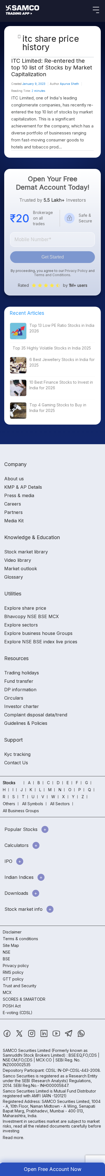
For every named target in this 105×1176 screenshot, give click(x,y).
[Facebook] (7, 1036)
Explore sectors (21, 625)
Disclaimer (12, 932)
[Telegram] (69, 1036)
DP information (20, 689)
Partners (13, 512)
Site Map (11, 945)
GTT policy (13, 979)
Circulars (13, 698)
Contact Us (16, 762)
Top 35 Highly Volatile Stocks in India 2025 (52, 348)
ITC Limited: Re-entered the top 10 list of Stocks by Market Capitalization (51, 67)
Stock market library (26, 552)
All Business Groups (21, 810)
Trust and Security (19, 985)
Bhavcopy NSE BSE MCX (31, 616)
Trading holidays (21, 673)
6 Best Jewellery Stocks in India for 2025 (62, 362)
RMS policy (13, 972)
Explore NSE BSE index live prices (40, 641)
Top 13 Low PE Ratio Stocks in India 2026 (61, 328)
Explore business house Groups (38, 633)
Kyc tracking (17, 754)
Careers (12, 504)
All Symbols (32, 803)
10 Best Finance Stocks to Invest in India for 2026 (61, 385)
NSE (6, 952)
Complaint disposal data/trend (35, 715)
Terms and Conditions (52, 275)
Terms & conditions (20, 938)
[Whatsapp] (81, 1036)
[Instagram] (32, 1036)
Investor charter (21, 706)
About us (14, 478)
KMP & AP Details (23, 487)
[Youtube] (57, 1036)
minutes (38, 90)
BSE (6, 958)
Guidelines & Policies (25, 723)
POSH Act (12, 1005)
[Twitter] (20, 1036)
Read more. (13, 1137)
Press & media (19, 495)
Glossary (13, 577)
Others (9, 803)
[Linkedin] (44, 1036)
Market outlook (20, 568)
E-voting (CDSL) (17, 1012)
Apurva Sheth (69, 83)
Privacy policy (16, 965)
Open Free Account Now (52, 1169)
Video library (17, 560)
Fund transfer (18, 681)
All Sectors (60, 803)
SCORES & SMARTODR (24, 999)
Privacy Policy (76, 271)
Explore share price (25, 608)
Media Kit (14, 520)
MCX (7, 992)
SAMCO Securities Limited (26, 1050)
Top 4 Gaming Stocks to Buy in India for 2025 (57, 407)
